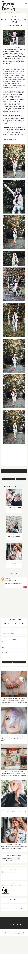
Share (8, 470)
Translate (13, 861)
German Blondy (13, 932)
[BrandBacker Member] (5, 894)
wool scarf (14, 116)
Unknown (7, 578)
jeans (12, 92)
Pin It (12, 470)
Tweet (4, 470)
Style (14, 16)
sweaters (5, 94)
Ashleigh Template (22, 932)
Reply (25, 587)
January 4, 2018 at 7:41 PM (10, 580)
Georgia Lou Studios (12, 933)
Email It (17, 470)
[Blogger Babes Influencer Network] (10, 885)
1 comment (22, 470)
